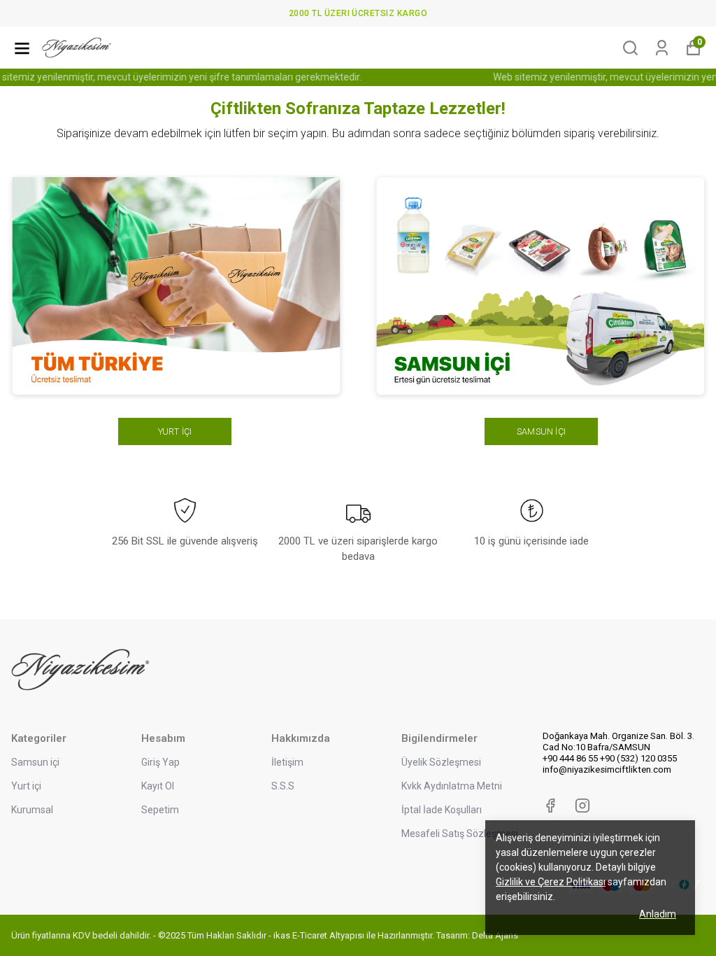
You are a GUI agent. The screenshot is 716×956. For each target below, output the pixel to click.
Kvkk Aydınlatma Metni (451, 786)
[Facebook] (550, 805)
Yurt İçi (175, 431)
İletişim (287, 762)
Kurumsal (32, 809)
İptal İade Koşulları (441, 809)
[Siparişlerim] (662, 48)
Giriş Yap (160, 762)
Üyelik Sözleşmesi (441, 762)
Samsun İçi (541, 431)
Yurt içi (26, 786)
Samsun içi (35, 762)
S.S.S (282, 786)
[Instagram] (582, 805)
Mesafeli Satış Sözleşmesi (459, 833)
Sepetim (160, 809)
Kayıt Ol (157, 786)
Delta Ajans (495, 935)
